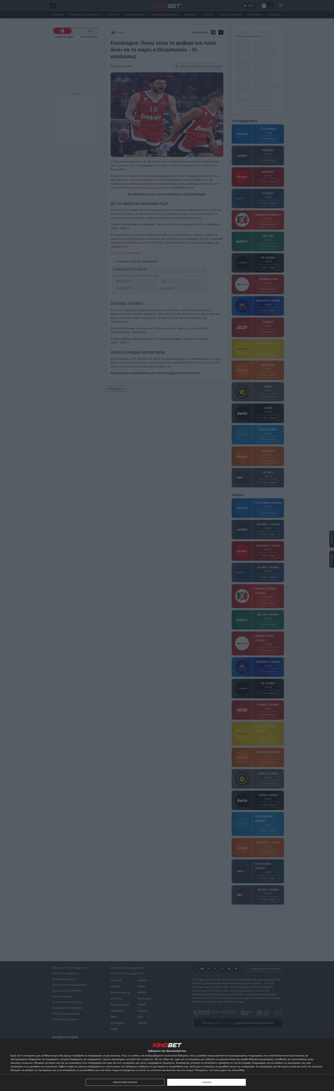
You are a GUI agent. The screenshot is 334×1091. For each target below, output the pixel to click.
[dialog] (167, 1065)
